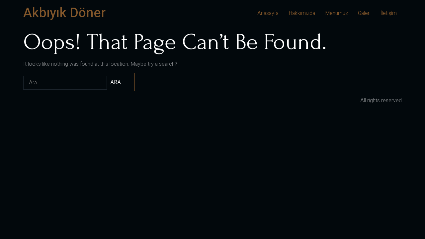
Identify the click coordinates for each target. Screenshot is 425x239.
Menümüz (336, 13)
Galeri (364, 13)
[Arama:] (59, 82)
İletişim (389, 13)
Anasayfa (268, 13)
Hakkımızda (302, 13)
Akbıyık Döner (64, 13)
